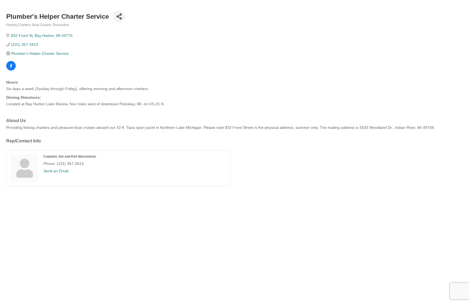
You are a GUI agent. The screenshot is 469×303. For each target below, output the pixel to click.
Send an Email (55, 171)
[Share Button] (119, 16)
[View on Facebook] (11, 69)
